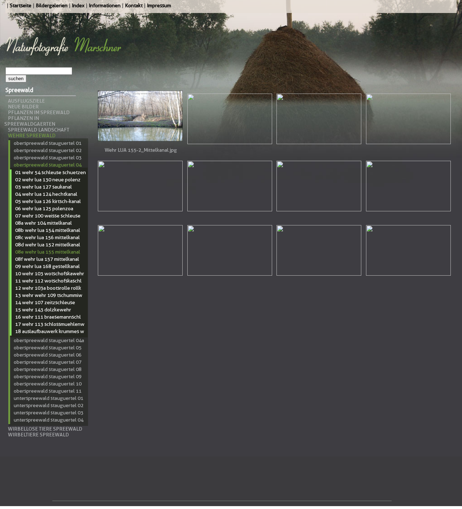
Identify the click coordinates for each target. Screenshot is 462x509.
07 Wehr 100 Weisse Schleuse (47, 216)
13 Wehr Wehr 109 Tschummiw (48, 295)
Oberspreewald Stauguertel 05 (48, 347)
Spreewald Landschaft (38, 130)
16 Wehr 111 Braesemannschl (48, 317)
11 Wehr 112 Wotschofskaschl (48, 281)
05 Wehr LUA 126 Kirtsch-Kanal (48, 201)
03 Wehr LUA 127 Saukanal (43, 187)
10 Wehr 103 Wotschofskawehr (49, 273)
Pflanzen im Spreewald (39, 112)
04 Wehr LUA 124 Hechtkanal (46, 194)
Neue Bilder (23, 106)
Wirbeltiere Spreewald (38, 434)
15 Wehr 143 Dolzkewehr (43, 309)
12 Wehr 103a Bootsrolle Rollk (48, 288)
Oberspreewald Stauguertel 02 (48, 150)
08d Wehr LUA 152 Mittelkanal (47, 244)
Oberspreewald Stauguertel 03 (48, 157)
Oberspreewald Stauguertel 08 (48, 369)
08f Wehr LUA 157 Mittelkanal (47, 259)
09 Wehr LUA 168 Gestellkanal (47, 266)
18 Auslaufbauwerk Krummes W (49, 331)
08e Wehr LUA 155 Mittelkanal (47, 252)
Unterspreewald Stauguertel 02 (48, 405)
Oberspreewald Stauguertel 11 (48, 391)
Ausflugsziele (26, 101)
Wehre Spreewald (32, 135)
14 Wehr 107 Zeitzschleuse (45, 302)
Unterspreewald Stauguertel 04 (48, 420)
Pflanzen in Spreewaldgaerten (29, 121)
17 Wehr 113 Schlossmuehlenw (49, 324)
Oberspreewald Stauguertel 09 (48, 376)
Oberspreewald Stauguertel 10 (48, 384)
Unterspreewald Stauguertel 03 (48, 412)
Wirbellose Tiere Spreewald (45, 429)
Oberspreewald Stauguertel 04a (49, 340)
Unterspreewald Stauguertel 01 (48, 398)
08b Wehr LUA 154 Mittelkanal (47, 230)
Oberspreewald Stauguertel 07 (48, 362)
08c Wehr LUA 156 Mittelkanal (47, 237)
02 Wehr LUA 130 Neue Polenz (47, 179)
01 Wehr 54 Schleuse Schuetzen (50, 172)
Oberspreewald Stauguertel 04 (48, 165)
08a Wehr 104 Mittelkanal (43, 223)
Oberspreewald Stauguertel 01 (48, 143)
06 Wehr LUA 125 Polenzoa (44, 208)
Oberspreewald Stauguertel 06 (48, 355)
